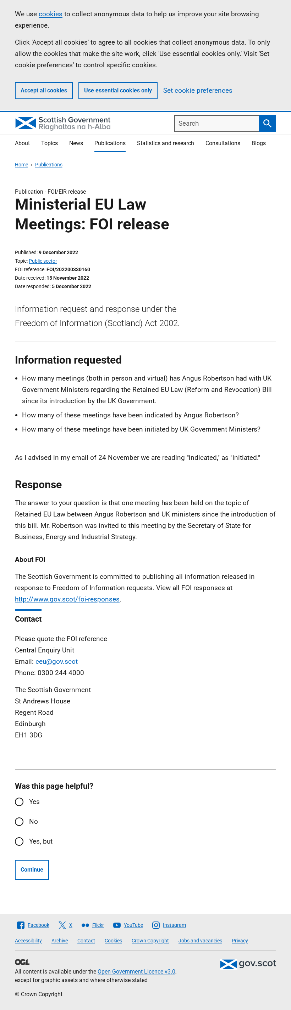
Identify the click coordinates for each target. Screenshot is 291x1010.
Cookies (113, 940)
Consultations (222, 143)
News (76, 143)
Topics (49, 143)
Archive (59, 940)
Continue (32, 869)
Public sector (43, 261)
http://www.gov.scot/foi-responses (67, 599)
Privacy (240, 940)
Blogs (259, 143)
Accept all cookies (44, 90)
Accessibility (28, 940)
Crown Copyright (150, 940)
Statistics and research (165, 143)
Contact (86, 940)
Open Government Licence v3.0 (136, 971)
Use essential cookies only (118, 90)
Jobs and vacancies (200, 940)
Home (21, 164)
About (22, 143)
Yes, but (41, 841)
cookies (50, 14)
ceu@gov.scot (56, 661)
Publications (110, 143)
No (33, 821)
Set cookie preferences (197, 90)
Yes (34, 802)
